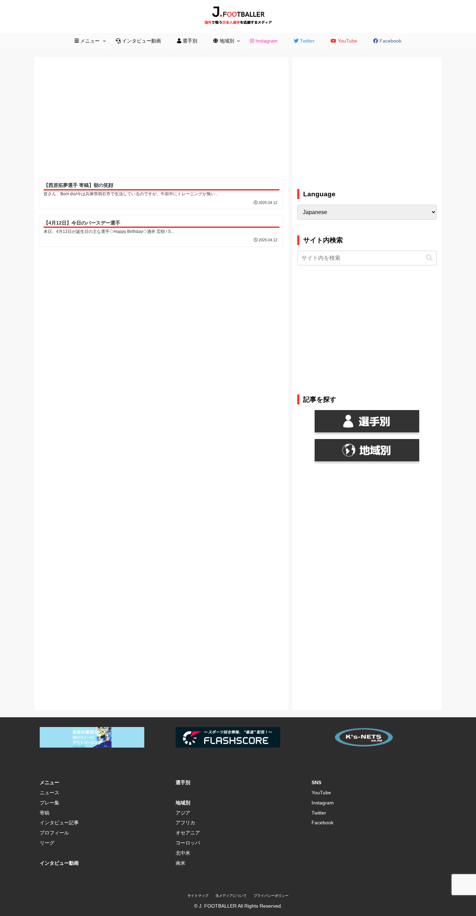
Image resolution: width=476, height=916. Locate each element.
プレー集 (49, 802)
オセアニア (188, 832)
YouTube (321, 792)
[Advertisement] (161, 118)
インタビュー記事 (59, 822)
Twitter (319, 813)
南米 (180, 863)
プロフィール (54, 832)
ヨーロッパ (188, 843)
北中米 (183, 853)
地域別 (183, 802)
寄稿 (44, 813)
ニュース (49, 792)
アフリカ (185, 822)
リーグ (47, 843)
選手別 (183, 782)
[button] (429, 258)
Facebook (322, 822)
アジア (183, 813)
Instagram (323, 802)
